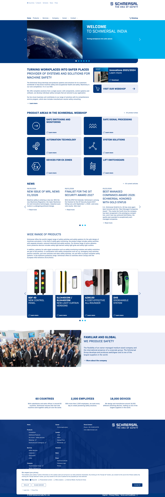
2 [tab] (78, 61)
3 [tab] (81, 61)
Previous (25, 39)
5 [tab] (86, 61)
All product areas (132, 113)
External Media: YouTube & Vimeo (76, 480)
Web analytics (59, 480)
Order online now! (106, 53)
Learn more (33, 103)
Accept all (137, 485)
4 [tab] (83, 61)
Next (139, 39)
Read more (33, 210)
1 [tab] (76, 61)
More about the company (96, 360)
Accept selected (39, 485)
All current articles (131, 184)
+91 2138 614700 (93, 427)
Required (34, 480)
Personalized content (46, 480)
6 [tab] (89, 61)
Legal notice (26, 490)
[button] (30, 3)
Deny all (26, 485)
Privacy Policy (35, 490)
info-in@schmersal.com (90, 430)
